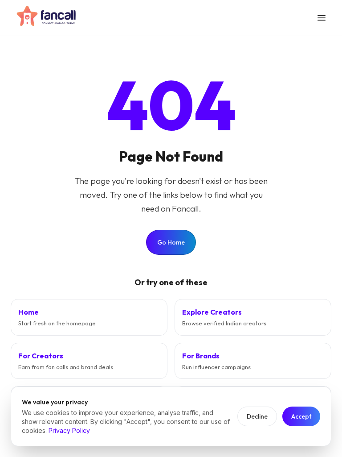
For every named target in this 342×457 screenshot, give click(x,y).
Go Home (171, 242)
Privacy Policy (69, 430)
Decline (257, 416)
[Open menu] (321, 18)
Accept (301, 416)
